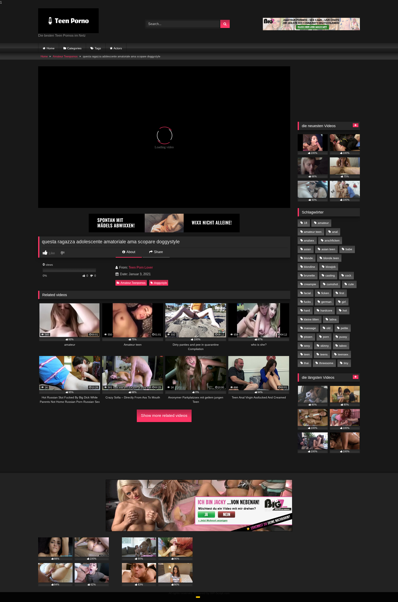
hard (307, 310)
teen (307, 354)
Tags (98, 48)
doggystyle (160, 282)
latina (332, 319)
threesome (326, 363)
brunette (309, 275)
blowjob (331, 266)
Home (51, 48)
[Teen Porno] (68, 20)
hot (345, 310)
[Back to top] (385, 590)
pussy (343, 336)
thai (306, 363)
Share (158, 252)
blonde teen (331, 258)
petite (344, 328)
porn (326, 336)
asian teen (328, 249)
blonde (308, 258)
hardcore (326, 310)
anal (335, 231)
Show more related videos (164, 415)
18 (305, 222)
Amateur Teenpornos (65, 56)
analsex (309, 240)
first (341, 293)
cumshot (332, 284)
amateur (323, 222)
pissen (308, 336)
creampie (310, 284)
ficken (325, 293)
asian (307, 249)
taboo (343, 345)
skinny (324, 345)
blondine (309, 266)
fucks (307, 301)
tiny (346, 363)
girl (344, 301)
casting (330, 275)
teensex (343, 354)
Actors (118, 48)
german (326, 301)
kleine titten (311, 319)
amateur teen (313, 231)
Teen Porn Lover (141, 267)
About (130, 252)
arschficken (332, 240)
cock (348, 275)
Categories (74, 48)
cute (351, 284)
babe (349, 249)
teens (324, 354)
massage (310, 328)
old (328, 328)
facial (307, 293)
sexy (307, 345)
